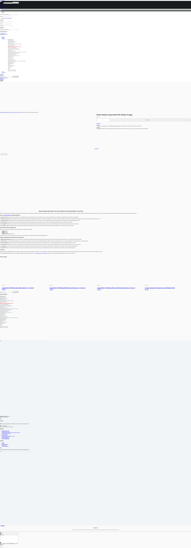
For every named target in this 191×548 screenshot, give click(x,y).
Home (3, 36)
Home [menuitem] (3, 4)
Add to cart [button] (4, 289)
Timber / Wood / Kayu (5, 430)
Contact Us (4, 72)
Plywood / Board (4, 435)
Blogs (3, 71)
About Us (3, 37)
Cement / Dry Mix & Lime (6, 433)
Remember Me (3, 18)
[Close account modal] (0, 10)
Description (96, 148)
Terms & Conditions (5, 446)
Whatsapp (99, 123)
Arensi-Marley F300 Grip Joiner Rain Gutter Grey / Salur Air (18, 288)
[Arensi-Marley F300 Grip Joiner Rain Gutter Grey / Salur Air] (25, 271)
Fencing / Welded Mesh (5, 438)
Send (1, 544)
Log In (1, 20)
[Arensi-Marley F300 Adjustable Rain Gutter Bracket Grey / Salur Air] (73, 271)
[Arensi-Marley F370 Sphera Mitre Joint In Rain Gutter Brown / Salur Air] (120, 271)
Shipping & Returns (5, 444)
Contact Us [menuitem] (4, 8)
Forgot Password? (9, 18)
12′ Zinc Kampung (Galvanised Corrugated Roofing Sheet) (160, 288)
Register (1, 27)
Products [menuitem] (3, 6)
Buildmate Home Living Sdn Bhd (41, 253)
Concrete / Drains (5, 434)
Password (1, 16)
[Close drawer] (0, 1)
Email (1, 23)
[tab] (97, 148)
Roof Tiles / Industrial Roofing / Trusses (8, 436)
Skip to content (2, 0)
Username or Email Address (4, 14)
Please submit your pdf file (5, 543)
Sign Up (3, 12)
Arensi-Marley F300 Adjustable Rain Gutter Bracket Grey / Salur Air (67, 288)
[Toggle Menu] (0, 35)
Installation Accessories (5, 431)
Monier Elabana (8, 215)
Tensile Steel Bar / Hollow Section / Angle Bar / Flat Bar (11, 432)
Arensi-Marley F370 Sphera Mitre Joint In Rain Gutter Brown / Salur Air (116, 288)
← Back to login (2, 33)
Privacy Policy (4, 445)
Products (3, 38)
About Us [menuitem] (3, 5)
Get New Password (3, 31)
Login (3, 11)
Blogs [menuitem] (3, 7)
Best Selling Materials (5, 437)
